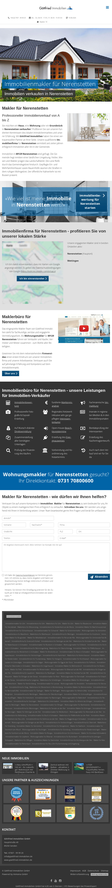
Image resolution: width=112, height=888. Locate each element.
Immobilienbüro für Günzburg (59, 729)
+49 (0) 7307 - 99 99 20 (18, 18)
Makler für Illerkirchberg (27, 683)
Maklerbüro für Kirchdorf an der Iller (86, 641)
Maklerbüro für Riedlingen (45, 673)
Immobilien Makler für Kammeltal (46, 740)
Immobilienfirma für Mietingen (63, 634)
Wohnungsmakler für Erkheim (75, 645)
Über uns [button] (10, 373)
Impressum (75, 870)
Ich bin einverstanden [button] (32, 278)
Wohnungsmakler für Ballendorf (74, 698)
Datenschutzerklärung (25, 575)
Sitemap (104, 870)
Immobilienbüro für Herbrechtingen (59, 722)
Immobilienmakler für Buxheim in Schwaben (45, 645)
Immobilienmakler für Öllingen (51, 705)
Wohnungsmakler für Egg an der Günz (59, 662)
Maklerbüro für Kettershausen (78, 655)
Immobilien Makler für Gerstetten (29, 726)
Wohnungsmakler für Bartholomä (77, 705)
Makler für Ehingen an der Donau (25, 676)
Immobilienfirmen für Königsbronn (56, 726)
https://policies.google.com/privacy (38, 271)
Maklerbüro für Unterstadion (48, 701)
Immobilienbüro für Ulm (36, 623)
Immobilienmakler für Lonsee (48, 683)
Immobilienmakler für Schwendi (46, 630)
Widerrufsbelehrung (79, 874)
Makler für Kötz (99, 740)
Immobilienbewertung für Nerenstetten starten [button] (90, 202)
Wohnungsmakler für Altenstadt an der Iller (86, 712)
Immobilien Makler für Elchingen (79, 708)
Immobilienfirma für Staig (18, 687)
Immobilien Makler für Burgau (41, 733)
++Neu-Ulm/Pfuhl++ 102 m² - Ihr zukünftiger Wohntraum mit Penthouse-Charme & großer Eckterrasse (24, 769)
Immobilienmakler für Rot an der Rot (61, 637)
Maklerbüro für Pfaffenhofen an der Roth (74, 715)
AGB (84, 870)
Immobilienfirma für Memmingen (26, 708)
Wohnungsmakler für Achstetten (94, 630)
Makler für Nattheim (77, 726)
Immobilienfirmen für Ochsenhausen (19, 630)
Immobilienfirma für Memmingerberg (34, 648)
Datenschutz (93, 870)
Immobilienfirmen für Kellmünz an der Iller (42, 719)
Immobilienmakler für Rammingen (48, 698)
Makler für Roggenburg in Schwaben (72, 719)
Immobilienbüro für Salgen (33, 662)
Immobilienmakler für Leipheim (17, 736)
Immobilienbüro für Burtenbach (66, 736)
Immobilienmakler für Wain (49, 676)
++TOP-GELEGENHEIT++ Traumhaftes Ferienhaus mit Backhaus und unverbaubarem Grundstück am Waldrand (95, 772)
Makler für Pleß (16, 669)
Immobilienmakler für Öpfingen (31, 691)
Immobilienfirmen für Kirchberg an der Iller (76, 740)
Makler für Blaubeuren (83, 623)
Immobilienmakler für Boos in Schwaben (75, 652)
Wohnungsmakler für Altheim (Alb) (74, 691)
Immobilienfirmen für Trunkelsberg (32, 659)
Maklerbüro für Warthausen (40, 634)
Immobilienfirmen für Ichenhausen (67, 733)
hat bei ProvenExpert (56, 886)
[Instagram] (60, 881)
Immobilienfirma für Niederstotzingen (86, 729)
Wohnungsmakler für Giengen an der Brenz (28, 722)
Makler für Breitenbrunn (49, 652)
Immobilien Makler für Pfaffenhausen (87, 648)
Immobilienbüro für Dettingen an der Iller (56, 641)
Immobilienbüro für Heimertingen (28, 655)
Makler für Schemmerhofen (70, 630)
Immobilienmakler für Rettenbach (18, 744)
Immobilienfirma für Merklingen (26, 694)
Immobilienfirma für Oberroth (85, 722)
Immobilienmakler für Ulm (15, 623)
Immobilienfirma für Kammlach (54, 655)
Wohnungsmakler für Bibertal (41, 736)
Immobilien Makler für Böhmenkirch (68, 666)
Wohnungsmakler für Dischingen (34, 729)
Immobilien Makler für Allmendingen (76, 680)
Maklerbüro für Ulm (53, 623)
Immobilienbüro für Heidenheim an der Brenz (57, 627)
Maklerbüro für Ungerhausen (43, 666)
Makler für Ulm (67, 623)
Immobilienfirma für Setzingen (25, 701)
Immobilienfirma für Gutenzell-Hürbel (26, 641)
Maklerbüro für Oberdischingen (51, 694)
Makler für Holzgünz (54, 659)
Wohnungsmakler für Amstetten (73, 683)
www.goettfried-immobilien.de (18, 860)
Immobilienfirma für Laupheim (23, 673)
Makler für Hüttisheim (25, 698)
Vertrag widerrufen (99, 874)
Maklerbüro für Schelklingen (50, 680)
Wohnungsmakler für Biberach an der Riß (66, 669)
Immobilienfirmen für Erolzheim (88, 634)
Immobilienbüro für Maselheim (17, 634)
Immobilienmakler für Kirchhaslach (76, 659)
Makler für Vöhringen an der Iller (29, 712)
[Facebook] (51, 881)
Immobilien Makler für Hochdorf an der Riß (73, 673)
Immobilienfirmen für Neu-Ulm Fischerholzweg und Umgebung (55, 744)
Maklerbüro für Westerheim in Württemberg (46, 687)
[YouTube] (55, 881)
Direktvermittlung (22, 431)
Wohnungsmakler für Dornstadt (72, 676)
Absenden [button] (101, 576)
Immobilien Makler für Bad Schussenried (90, 627)
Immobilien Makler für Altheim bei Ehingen (76, 701)
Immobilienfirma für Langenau (27, 680)
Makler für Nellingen (52, 691)
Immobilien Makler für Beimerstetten (78, 687)
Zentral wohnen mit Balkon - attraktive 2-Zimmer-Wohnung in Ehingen (60, 768)
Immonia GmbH (20, 874)
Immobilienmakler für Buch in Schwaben (43, 715)
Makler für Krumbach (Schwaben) (93, 733)
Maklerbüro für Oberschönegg (60, 648)
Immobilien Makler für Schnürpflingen (78, 694)
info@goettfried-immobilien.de (18, 856)
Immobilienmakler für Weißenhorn (55, 712)
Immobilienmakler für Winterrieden (36, 669)
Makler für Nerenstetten (30, 705)
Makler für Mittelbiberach (36, 637)
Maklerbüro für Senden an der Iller (53, 708)
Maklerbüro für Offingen (24, 740)
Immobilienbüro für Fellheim (85, 662)
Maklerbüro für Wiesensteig (27, 627)
